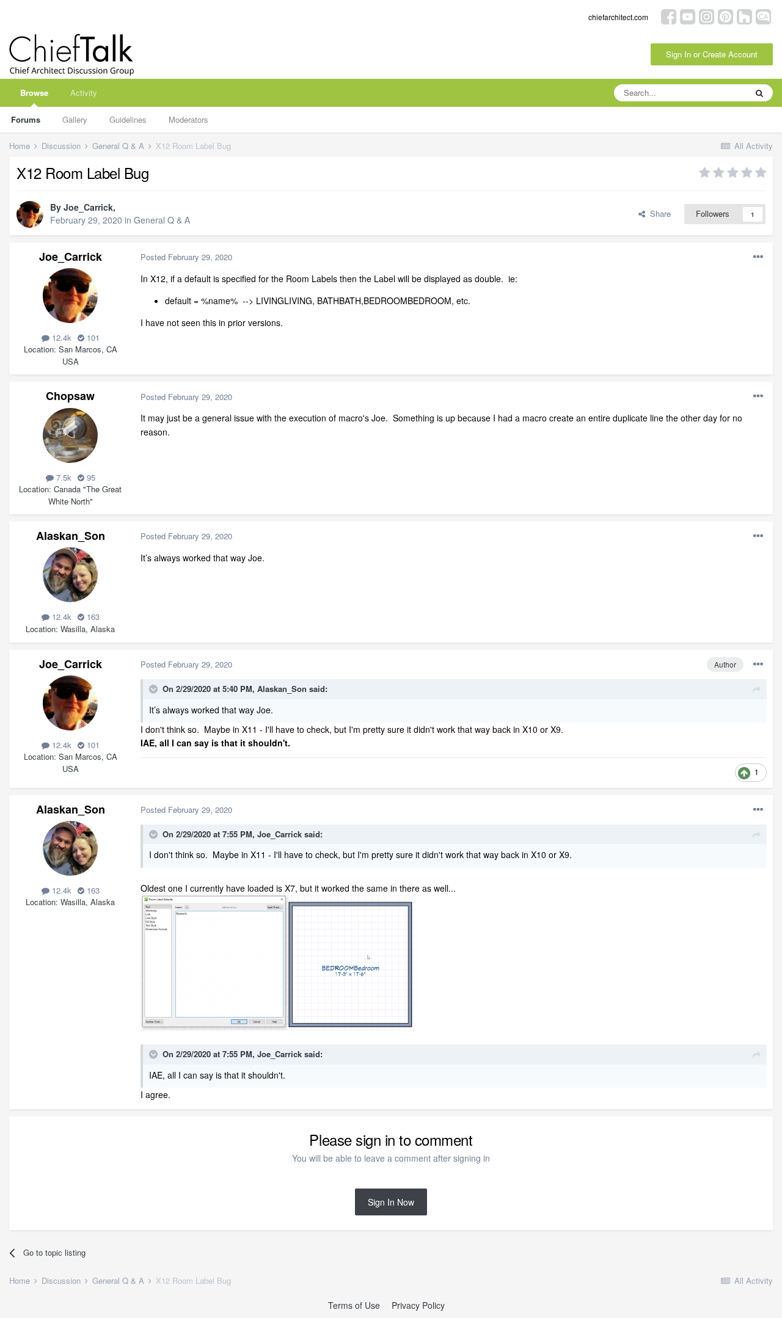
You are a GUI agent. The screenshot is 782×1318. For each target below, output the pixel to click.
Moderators (188, 119)
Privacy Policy (418, 1305)
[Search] (759, 92)
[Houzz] (744, 15)
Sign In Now (391, 1202)
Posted (186, 257)
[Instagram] (706, 15)
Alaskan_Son (70, 536)
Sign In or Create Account (712, 54)
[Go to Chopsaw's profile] (70, 435)
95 (89, 477)
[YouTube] (687, 15)
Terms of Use (354, 1305)
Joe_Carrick (88, 207)
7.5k (62, 477)
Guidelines (128, 119)
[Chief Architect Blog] (763, 15)
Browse (34, 92)
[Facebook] (668, 15)
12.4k (60, 337)
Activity (83, 92)
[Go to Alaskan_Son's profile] (70, 574)
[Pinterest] (725, 15)
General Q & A (162, 220)
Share (658, 213)
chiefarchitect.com (618, 17)
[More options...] (758, 257)
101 (92, 337)
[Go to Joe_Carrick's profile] (29, 214)
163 (92, 616)
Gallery (74, 119)
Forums (25, 119)
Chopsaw (70, 396)
